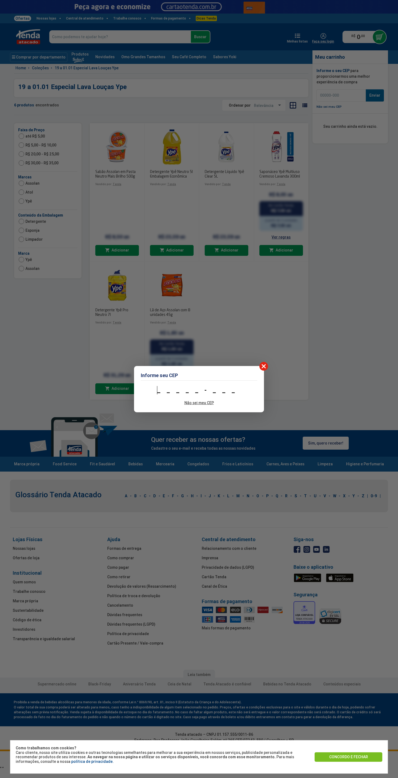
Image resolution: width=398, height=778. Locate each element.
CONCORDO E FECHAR (348, 756)
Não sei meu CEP (199, 402)
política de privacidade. (92, 761)
